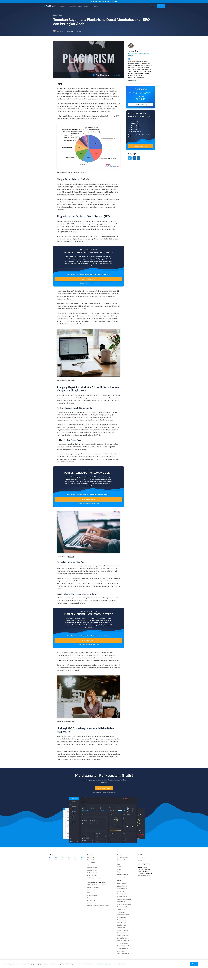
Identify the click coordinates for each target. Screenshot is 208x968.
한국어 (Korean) (121, 951)
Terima (194, 964)
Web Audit (90, 865)
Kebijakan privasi (122, 859)
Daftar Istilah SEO (92, 895)
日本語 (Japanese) (122, 896)
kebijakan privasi (105, 964)
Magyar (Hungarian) (123, 930)
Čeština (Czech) (121, 917)
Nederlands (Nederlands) (124, 899)
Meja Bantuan (121, 877)
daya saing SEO (102, 111)
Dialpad (133, 80)
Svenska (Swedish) (122, 907)
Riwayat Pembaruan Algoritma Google (98, 905)
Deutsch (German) (122, 886)
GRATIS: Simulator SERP (94, 878)
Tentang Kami (142, 860)
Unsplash (71, 380)
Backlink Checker (92, 867)
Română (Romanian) (123, 940)
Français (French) (122, 891)
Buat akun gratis (88, 279)
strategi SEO (61, 226)
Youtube (56, 857)
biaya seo (83, 296)
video (104, 192)
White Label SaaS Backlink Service (96, 884)
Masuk (153, 6)
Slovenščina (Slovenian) (123, 946)
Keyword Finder (91, 859)
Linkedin (75, 857)
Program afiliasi (91, 890)
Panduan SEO (91, 897)
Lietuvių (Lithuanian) (123, 935)
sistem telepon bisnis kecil (92, 94)
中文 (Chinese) (121, 912)
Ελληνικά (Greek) (122, 922)
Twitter (68, 857)
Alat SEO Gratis (91, 900)
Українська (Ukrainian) (123, 948)
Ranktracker (49, 6)
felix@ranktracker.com (144, 875)
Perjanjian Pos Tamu (93, 903)
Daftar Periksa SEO (92, 872)
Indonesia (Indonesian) (123, 933)
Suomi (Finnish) (121, 927)
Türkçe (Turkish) (121, 909)
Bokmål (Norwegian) (123, 953)
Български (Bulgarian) (123, 914)
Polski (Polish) (121, 901)
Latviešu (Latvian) (122, 938)
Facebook (49, 857)
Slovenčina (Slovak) (122, 943)
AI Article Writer (92, 875)
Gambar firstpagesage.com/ (77, 172)
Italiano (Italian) (121, 894)
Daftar (161, 6)
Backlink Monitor (92, 870)
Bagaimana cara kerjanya (75, 6)
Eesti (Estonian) (121, 925)
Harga (86, 6)
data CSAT (82, 321)
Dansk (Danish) (121, 920)
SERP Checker (91, 862)
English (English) (121, 883)
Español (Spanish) (122, 888)
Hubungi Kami (142, 858)
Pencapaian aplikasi (122, 874)
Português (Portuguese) (124, 904)
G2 (81, 857)
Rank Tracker (90, 857)
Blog (91, 6)
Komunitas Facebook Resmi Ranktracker (62, 857)
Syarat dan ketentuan (123, 857)
